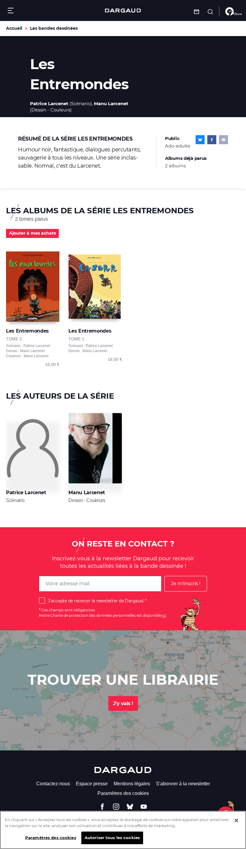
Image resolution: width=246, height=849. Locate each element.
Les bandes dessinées (54, 28)
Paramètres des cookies (123, 793)
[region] (123, 830)
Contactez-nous (53, 783)
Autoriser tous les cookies (112, 837)
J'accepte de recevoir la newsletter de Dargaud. (96, 601)
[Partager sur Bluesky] (200, 139)
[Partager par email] (223, 139)
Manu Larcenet (111, 103)
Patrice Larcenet (49, 103)
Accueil (14, 28)
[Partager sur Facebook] (211, 139)
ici (164, 615)
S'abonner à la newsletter (183, 783)
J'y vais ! (123, 703)
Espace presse (92, 783)
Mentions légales (132, 783)
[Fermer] (236, 820)
